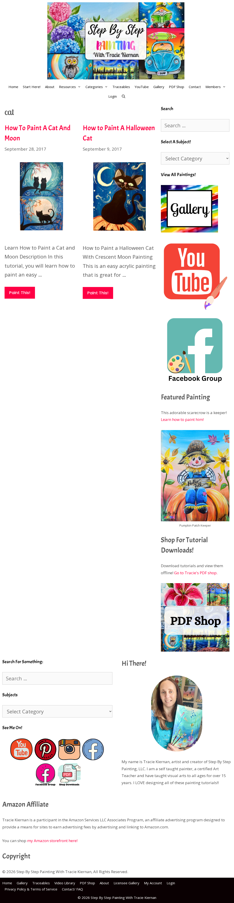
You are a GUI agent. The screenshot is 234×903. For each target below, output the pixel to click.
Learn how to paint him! (182, 419)
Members (213, 86)
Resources (67, 86)
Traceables (121, 86)
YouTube (142, 86)
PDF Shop (176, 86)
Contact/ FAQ (72, 889)
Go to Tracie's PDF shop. (196, 572)
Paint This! (19, 292)
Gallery (158, 86)
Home (13, 86)
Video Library (64, 883)
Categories (94, 86)
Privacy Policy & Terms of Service (31, 889)
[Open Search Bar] (123, 96)
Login (112, 96)
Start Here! (31, 86)
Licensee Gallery (126, 883)
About (49, 86)
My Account (153, 883)
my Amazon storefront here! (52, 840)
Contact (195, 86)
